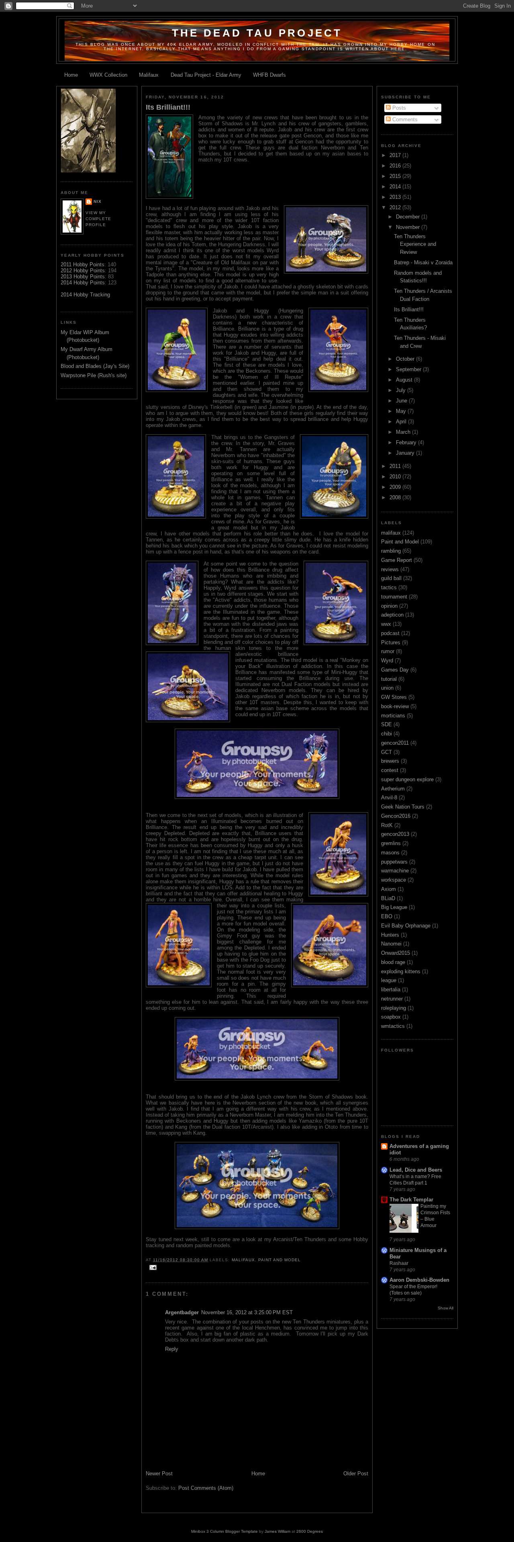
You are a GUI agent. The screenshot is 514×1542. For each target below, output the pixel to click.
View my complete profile (98, 218)
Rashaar (399, 1263)
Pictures (390, 642)
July (401, 390)
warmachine (395, 871)
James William (277, 1531)
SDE (386, 724)
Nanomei (391, 944)
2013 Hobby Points (83, 277)
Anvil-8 (389, 797)
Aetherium (393, 789)
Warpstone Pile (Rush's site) (93, 375)
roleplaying (393, 1008)
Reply (171, 1349)
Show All (445, 1308)
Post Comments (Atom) (205, 1488)
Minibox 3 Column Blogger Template (224, 1531)
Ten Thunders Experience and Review (415, 244)
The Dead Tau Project (257, 33)
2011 (396, 466)
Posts (398, 108)
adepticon (392, 615)
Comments (404, 119)
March (404, 432)
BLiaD (388, 898)
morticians (393, 716)
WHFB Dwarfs (269, 75)
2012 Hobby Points (83, 271)
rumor (387, 651)
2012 (396, 207)
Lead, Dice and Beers (416, 1170)
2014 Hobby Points (83, 283)
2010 (396, 477)
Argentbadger (182, 1312)
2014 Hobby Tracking (85, 295)
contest (389, 770)
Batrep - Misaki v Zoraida (423, 262)
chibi (386, 734)
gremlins (391, 843)
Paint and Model (279, 1260)
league (388, 980)
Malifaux (149, 75)
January (406, 453)
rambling (391, 551)
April (402, 422)
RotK (387, 825)
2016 (396, 166)
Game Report (396, 560)
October (406, 359)
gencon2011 (395, 743)
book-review (395, 706)
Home (71, 75)
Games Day (395, 670)
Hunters (390, 935)
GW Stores (394, 697)
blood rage (393, 962)
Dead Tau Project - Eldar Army (206, 75)
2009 (396, 487)
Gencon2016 (395, 816)
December (408, 217)
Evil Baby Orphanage (405, 926)
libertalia (390, 989)
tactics (389, 587)
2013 (396, 197)
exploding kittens (400, 971)
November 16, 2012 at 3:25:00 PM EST (247, 1312)
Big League (394, 907)
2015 (396, 176)
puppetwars (394, 862)
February (407, 442)
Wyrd (387, 661)
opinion (389, 606)
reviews (390, 569)
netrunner (392, 999)
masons (390, 853)
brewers (390, 761)
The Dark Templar (411, 1200)
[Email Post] (152, 1267)
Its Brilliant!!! (168, 107)
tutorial (389, 679)
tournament (394, 597)
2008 (396, 497)
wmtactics (393, 1026)
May (402, 411)
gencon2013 (395, 834)
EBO (386, 916)
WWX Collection (108, 75)
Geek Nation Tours (402, 807)
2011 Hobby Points (82, 264)
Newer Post (159, 1474)
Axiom (388, 889)
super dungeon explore (407, 779)
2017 (396, 155)
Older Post (355, 1474)
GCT (386, 752)
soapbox (391, 1017)
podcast (390, 633)
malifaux (243, 1260)
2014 (396, 187)
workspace (393, 880)
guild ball (391, 578)
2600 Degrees (309, 1531)
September (409, 369)
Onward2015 (395, 953)
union (387, 688)
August (405, 380)
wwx (386, 624)
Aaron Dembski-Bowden (419, 1280)
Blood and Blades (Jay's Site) (95, 366)
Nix (98, 201)
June (402, 401)
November (408, 227)
